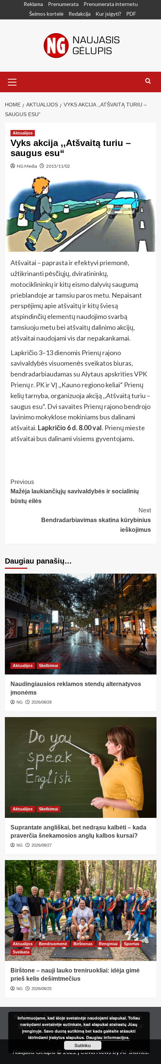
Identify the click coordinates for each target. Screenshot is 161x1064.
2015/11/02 (58, 166)
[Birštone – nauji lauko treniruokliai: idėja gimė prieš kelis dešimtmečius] (81, 910)
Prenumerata (63, 4)
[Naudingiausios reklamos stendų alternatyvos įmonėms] (81, 624)
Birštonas (82, 944)
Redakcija (80, 13)
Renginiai (108, 944)
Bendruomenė (53, 944)
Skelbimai (48, 665)
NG (19, 702)
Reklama (33, 4)
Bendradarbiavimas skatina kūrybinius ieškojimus (96, 520)
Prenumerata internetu (110, 4)
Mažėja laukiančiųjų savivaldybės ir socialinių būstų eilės (74, 491)
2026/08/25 (41, 988)
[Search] (148, 81)
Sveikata (21, 952)
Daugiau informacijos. (108, 1037)
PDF (131, 13)
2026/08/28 (41, 702)
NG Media (27, 166)
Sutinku (83, 1045)
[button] (12, 81)
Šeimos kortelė (46, 13)
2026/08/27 (41, 845)
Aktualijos (23, 133)
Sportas (131, 944)
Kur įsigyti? (108, 13)
